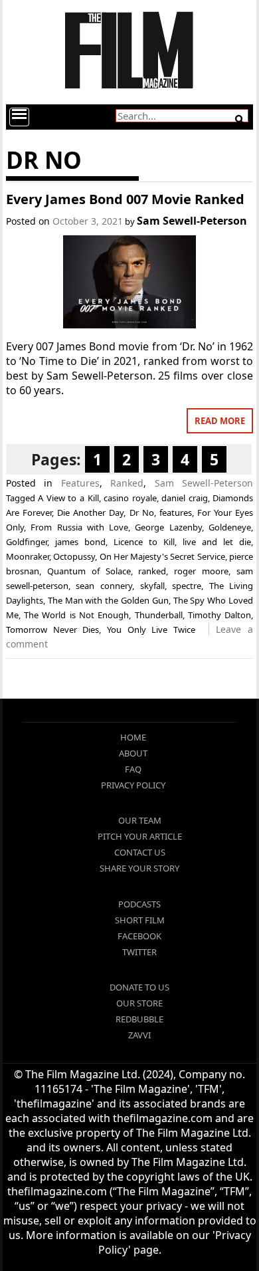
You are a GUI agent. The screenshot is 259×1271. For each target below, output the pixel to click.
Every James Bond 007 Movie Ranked (125, 199)
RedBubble (139, 1019)
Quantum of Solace (89, 571)
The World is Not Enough (76, 615)
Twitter (139, 952)
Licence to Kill (144, 542)
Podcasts (139, 904)
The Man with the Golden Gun (108, 600)
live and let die (217, 542)
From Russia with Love (79, 527)
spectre (186, 586)
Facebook (139, 936)
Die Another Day (90, 513)
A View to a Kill (68, 498)
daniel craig (184, 498)
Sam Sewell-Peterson (192, 220)
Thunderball (159, 615)
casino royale (130, 498)
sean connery (104, 586)
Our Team (139, 820)
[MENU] (19, 117)
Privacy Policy (133, 785)
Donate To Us (139, 987)
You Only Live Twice (151, 630)
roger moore (201, 571)
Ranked (126, 483)
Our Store (139, 1003)
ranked (152, 571)
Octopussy (74, 556)
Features (80, 483)
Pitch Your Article (140, 836)
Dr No (142, 513)
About (133, 753)
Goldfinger (26, 542)
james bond (80, 542)
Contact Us (139, 852)
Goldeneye (230, 527)
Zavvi (139, 1035)
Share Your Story (139, 868)
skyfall (152, 586)
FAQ (133, 769)
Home (133, 737)
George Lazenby (168, 527)
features (175, 513)
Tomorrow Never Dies (52, 630)
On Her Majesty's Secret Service (162, 556)
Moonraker (27, 556)
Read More (220, 421)
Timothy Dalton (219, 615)
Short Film (140, 920)
